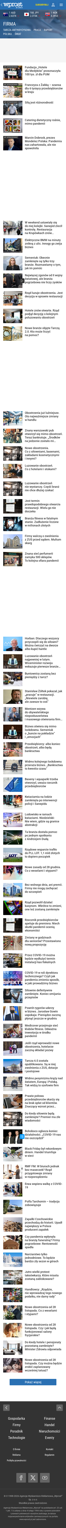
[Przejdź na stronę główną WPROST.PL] (1, 5)
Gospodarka (16, 1419)
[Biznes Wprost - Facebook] (21, 1478)
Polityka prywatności (16, 1460)
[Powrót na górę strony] (59, 1408)
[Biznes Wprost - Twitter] (33, 1478)
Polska (7, 34)
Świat (18, 34)
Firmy (17, 1425)
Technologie (16, 1438)
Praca (37, 30)
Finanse (49, 1419)
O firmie (16, 1449)
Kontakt (49, 1449)
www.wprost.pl (25, 1519)
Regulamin (49, 1454)
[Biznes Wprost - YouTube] (45, 1478)
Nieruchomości (49, 1431)
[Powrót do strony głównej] (6, 1408)
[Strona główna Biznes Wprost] (12, 5)
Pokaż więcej (33, 1382)
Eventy (49, 1438)
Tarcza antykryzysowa (17, 30)
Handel (49, 1425)
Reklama (16, 1454)
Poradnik (16, 1431)
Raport (48, 30)
